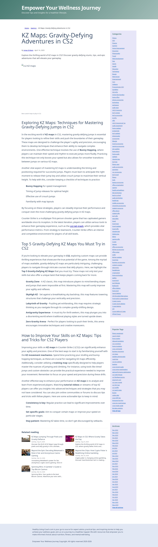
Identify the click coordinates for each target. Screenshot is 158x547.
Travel (114, 56)
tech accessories (117, 115)
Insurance (115, 51)
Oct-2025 (115, 497)
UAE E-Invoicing (117, 110)
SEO (113, 40)
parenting (115, 170)
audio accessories (117, 167)
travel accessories (117, 144)
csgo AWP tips (116, 398)
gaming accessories (118, 146)
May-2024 (115, 461)
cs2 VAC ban (116, 385)
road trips (115, 359)
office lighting (116, 288)
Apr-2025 (115, 500)
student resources (117, 208)
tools (113, 180)
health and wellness (118, 190)
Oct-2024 (115, 482)
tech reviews (116, 113)
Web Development (117, 59)
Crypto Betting (116, 306)
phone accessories (117, 100)
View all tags (116, 411)
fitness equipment (117, 333)
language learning (117, 400)
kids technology (117, 193)
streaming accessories (119, 206)
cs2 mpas (115, 354)
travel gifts (115, 229)
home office (115, 97)
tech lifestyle (116, 283)
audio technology (117, 198)
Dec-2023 (115, 435)
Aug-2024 (115, 471)
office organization (117, 185)
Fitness (114, 38)
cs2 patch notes (117, 390)
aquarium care (116, 380)
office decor (115, 211)
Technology (115, 71)
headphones (116, 270)
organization (116, 273)
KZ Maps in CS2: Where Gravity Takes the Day (90, 438)
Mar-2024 (115, 456)
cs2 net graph (77, 226)
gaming (114, 188)
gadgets (114, 157)
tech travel (115, 175)
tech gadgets (116, 133)
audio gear (115, 108)
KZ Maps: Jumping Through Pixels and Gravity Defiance (46, 438)
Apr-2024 (115, 474)
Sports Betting (116, 293)
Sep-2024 (115, 479)
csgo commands (117, 349)
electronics (115, 268)
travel (114, 221)
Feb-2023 (115, 446)
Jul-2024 (114, 448)
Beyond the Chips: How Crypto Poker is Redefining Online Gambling (91, 451)
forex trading (116, 339)
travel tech (115, 280)
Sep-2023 (115, 458)
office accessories (117, 247)
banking (114, 364)
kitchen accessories (118, 249)
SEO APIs (115, 92)
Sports (114, 64)
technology (115, 102)
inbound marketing (118, 341)
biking (114, 237)
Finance (114, 43)
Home (27, 28)
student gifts (116, 213)
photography (116, 136)
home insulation (117, 346)
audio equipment (117, 126)
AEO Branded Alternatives (120, 296)
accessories (115, 139)
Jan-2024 (115, 477)
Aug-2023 (115, 487)
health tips (115, 200)
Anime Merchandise (118, 95)
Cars (113, 82)
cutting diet (115, 395)
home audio (115, 154)
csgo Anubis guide (117, 406)
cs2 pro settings (117, 362)
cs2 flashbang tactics (118, 377)
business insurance (118, 351)
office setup (115, 252)
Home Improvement (118, 48)
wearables (115, 219)
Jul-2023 (114, 453)
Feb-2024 (115, 469)
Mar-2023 (115, 433)
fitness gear (115, 164)
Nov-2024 (115, 440)
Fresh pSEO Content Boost (120, 299)
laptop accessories (117, 182)
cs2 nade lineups (117, 375)
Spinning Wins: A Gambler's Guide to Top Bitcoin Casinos (46, 468)
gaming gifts (116, 239)
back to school (116, 195)
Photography (116, 53)
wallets (114, 278)
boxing (114, 393)
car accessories (117, 172)
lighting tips (115, 234)
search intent (116, 336)
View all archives (117, 508)
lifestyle (114, 141)
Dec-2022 (115, 430)
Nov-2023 (115, 466)
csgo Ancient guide (118, 367)
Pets (113, 61)
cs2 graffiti (115, 388)
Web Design (116, 77)
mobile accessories (118, 203)
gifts (113, 120)
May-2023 (115, 443)
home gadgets (116, 128)
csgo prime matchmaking (119, 369)
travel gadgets (116, 226)
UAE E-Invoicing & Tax (118, 123)
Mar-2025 (115, 502)
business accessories (118, 262)
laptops (114, 244)
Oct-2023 (115, 438)
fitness (114, 177)
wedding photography (118, 357)
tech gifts (115, 216)
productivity (115, 131)
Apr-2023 (115, 484)
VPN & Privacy (116, 314)
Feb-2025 (115, 495)
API (113, 309)
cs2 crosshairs (116, 344)
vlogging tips (116, 231)
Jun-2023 (115, 489)
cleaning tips (116, 159)
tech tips (114, 162)
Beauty (114, 74)
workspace (115, 105)
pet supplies (116, 149)
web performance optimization (121, 372)
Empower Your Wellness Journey (61, 7)
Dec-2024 (115, 492)
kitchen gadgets (117, 257)
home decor (116, 151)
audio (114, 255)
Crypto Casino (116, 301)
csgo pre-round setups (119, 403)
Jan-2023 (115, 451)
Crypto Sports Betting (118, 304)
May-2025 (115, 505)
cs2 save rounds (117, 382)
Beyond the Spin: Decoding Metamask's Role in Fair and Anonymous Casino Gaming (47, 453)
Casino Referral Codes (119, 311)
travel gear (115, 224)
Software (115, 84)
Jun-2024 (115, 464)
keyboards (115, 286)
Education (115, 69)
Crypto (114, 242)
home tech (115, 291)
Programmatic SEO (118, 87)
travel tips (115, 260)
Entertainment (116, 79)
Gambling (115, 90)
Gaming (33, 28)
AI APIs (114, 118)
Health (114, 66)
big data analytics (117, 408)
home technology (117, 275)
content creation (117, 265)
